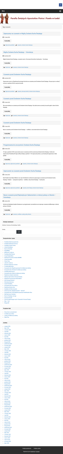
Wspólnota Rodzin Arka (9, 287)
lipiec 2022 (6, 411)
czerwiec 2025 (7, 350)
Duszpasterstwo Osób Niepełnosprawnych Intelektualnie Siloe (18, 292)
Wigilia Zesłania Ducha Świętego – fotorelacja (18, 52)
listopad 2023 (7, 384)
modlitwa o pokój (21, 214)
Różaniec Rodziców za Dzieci (11, 264)
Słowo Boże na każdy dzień (10, 312)
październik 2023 (8, 385)
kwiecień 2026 (7, 333)
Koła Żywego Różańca (9, 280)
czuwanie (19, 45)
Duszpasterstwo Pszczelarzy (10, 285)
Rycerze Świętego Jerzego (10, 296)
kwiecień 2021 (7, 436)
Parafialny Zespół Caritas (10, 245)
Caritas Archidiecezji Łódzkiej (11, 315)
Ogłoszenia (7, 163)
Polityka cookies (37, 448)
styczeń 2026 (7, 338)
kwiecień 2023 (7, 396)
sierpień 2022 (7, 410)
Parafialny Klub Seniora (9, 271)
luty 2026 (6, 336)
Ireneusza (8, 225)
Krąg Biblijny (7, 250)
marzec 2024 (7, 377)
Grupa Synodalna (8, 259)
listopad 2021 (7, 425)
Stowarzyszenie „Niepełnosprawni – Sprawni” (14, 290)
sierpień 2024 (7, 368)
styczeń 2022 (7, 422)
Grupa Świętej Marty (8, 256)
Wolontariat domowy (9, 282)
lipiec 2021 (6, 432)
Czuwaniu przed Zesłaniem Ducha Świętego (17, 99)
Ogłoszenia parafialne (10, 45)
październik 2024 (8, 364)
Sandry (19, 225)
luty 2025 (6, 357)
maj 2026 (6, 331)
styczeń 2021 (7, 439)
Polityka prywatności (26, 448)
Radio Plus (6, 317)
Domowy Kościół (8, 297)
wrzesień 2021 (7, 429)
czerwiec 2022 (7, 413)
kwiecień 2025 (7, 354)
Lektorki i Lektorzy (8, 263)
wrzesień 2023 (7, 387)
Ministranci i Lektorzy (9, 252)
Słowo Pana (7, 261)
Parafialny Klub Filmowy (9, 254)
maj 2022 (6, 415)
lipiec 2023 (6, 391)
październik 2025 (8, 343)
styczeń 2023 (7, 401)
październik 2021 (8, 427)
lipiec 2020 (6, 443)
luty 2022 (6, 420)
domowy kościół (25, 91)
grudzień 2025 (7, 340)
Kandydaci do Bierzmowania (10, 289)
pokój (26, 214)
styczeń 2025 (7, 359)
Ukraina (29, 214)
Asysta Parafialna (8, 283)
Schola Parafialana (8, 247)
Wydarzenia (7, 67)
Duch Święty (29, 188)
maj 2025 (6, 352)
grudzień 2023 (7, 382)
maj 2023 (6, 394)
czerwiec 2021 (7, 434)
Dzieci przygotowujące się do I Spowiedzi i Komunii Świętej (17, 299)
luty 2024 (6, 378)
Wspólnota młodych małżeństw (11, 275)
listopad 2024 (7, 363)
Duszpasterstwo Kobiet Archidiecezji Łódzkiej (14, 273)
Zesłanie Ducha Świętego (27, 45)
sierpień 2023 (7, 389)
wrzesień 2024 (7, 366)
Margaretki (6, 303)
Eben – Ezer (7, 301)
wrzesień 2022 (7, 408)
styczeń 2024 (7, 380)
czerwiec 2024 (7, 371)
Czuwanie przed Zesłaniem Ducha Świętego (17, 74)
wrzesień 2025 (7, 345)
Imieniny (4, 225)
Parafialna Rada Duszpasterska (11, 242)
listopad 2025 (7, 342)
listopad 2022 (7, 404)
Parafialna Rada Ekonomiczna (11, 243)
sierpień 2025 (7, 347)
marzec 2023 (7, 397)
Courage (37, 451)
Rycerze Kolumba (8, 249)
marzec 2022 (7, 418)
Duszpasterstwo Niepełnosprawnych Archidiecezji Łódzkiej (17, 268)
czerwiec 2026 (7, 330)
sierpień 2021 (7, 431)
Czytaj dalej (7, 41)
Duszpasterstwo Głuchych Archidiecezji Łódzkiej (15, 270)
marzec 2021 (7, 438)
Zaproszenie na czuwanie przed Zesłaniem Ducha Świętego (22, 171)
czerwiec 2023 (7, 392)
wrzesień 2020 (7, 441)
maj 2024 (6, 373)
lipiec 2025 (6, 349)
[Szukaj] (19, 232)
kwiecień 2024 (7, 375)
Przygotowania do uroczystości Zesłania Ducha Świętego (21, 145)
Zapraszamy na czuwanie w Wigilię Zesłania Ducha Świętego (22, 33)
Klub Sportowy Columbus (10, 294)
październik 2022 (8, 406)
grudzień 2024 (7, 361)
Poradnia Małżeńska (9, 266)
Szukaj (3, 229)
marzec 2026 (7, 335)
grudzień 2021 (7, 424)
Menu (3, 11)
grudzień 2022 (7, 403)
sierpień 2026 (7, 326)
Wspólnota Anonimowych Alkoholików (13, 278)
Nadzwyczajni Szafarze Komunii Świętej (13, 276)
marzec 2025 (7, 356)
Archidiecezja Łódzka (9, 313)
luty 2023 (6, 399)
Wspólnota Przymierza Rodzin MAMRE (13, 257)
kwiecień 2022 (7, 417)
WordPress (33, 451)
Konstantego (14, 225)
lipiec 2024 (6, 370)
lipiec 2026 (6, 328)
